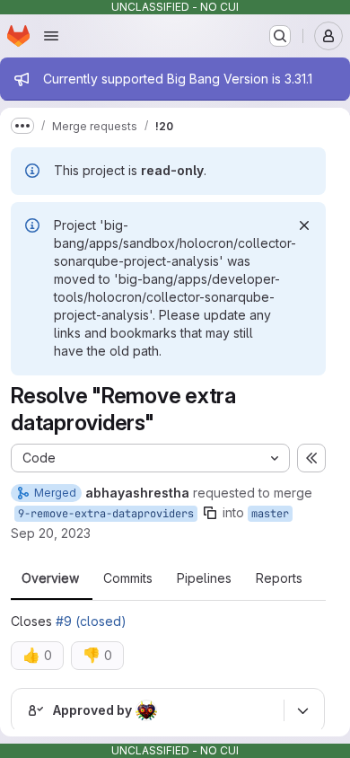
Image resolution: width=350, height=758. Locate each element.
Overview (50, 578)
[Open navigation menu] (51, 36)
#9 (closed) (91, 621)
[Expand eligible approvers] (302, 710)
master (270, 514)
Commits (128, 578)
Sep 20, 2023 (51, 533)
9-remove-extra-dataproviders (106, 514)
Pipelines (204, 578)
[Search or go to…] (280, 36)
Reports (279, 578)
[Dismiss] (304, 225)
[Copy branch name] (210, 513)
